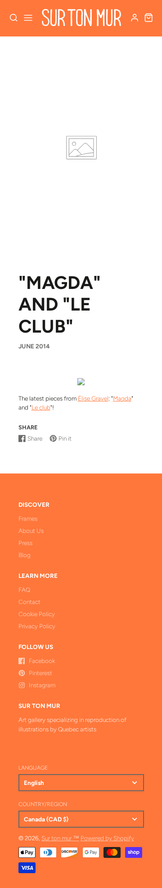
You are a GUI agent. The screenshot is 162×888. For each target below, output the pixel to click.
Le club (41, 407)
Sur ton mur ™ (60, 838)
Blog (24, 555)
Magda (122, 398)
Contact (29, 601)
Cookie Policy (36, 614)
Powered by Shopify (107, 838)
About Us (31, 530)
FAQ (24, 589)
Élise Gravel (93, 398)
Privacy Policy (36, 626)
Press (25, 542)
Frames (27, 518)
